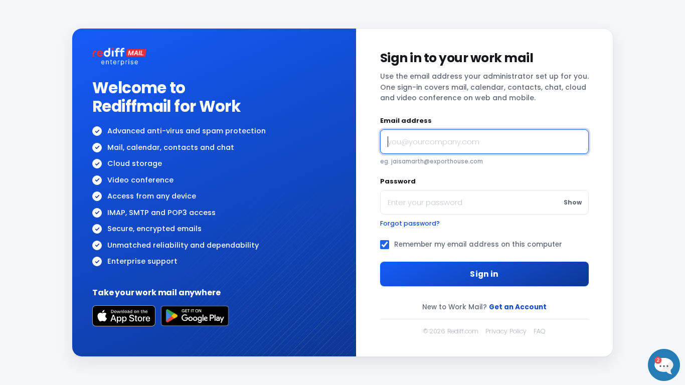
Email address (406, 120)
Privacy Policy (506, 331)
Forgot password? (410, 223)
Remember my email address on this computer (478, 244)
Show (573, 202)
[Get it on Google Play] (194, 315)
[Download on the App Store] (123, 315)
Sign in (484, 274)
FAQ (539, 331)
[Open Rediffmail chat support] (664, 365)
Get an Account (518, 307)
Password (398, 181)
